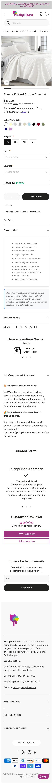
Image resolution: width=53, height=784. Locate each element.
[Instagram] (29, 752)
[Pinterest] (26, 327)
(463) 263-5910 (31, 681)
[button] (26, 23)
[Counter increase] (17, 196)
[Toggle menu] (6, 14)
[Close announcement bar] (49, 3)
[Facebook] (16, 327)
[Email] (35, 327)
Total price (10, 183)
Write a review (27, 533)
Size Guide (8, 220)
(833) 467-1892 (27, 675)
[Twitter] (21, 327)
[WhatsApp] (31, 327)
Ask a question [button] (26, 541)
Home (6, 31)
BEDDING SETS (18, 31)
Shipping (15, 104)
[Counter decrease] (6, 196)
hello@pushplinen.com (24, 687)
